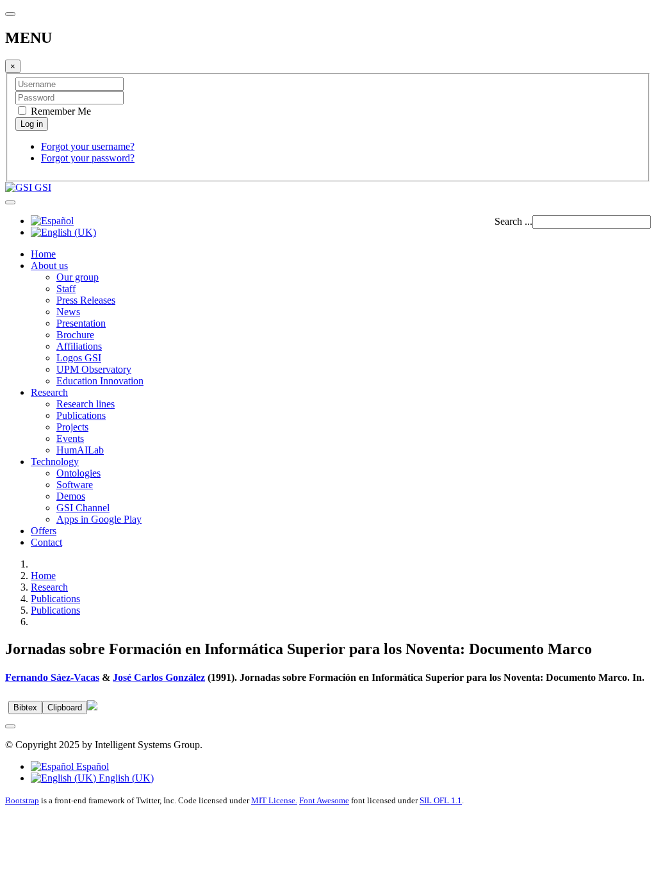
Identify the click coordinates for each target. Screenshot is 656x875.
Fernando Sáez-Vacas (52, 677)
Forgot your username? (88, 146)
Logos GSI (78, 357)
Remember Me (59, 111)
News (68, 311)
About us (49, 265)
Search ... (513, 221)
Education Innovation (100, 380)
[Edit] (92, 706)
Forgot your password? (88, 157)
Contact (46, 542)
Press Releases (85, 300)
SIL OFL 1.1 (441, 800)
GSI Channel (83, 507)
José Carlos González (159, 677)
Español (91, 766)
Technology (55, 461)
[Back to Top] (10, 726)
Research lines (85, 403)
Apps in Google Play (99, 519)
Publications (81, 415)
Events (70, 438)
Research (49, 392)
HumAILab (80, 450)
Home (43, 254)
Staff (66, 288)
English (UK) (125, 778)
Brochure (75, 334)
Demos (70, 496)
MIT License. (274, 800)
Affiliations (79, 346)
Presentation (81, 323)
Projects (72, 426)
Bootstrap (22, 800)
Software (74, 484)
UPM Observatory (93, 369)
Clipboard (64, 707)
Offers (43, 530)
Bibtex (25, 707)
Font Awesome (324, 800)
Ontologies (78, 473)
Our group (77, 277)
